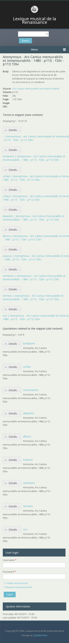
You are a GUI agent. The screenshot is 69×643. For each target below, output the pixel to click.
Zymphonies (40, 635)
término (28, 506)
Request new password (19, 587)
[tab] (12, 130)
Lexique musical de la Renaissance (34, 20)
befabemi (29, 343)
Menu (34, 49)
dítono (27, 436)
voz (25, 529)
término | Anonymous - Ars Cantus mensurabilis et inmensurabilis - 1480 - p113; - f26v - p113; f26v (33, 297)
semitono (29, 483)
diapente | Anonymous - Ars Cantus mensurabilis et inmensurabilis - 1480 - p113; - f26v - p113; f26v (33, 217)
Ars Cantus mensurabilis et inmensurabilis (35, 88)
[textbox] (33, 34)
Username (9, 560)
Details (13, 130)
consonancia (30, 390)
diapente (28, 413)
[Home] (35, 12)
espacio (28, 459)
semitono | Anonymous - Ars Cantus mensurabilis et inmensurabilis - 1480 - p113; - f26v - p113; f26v (34, 277)
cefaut (27, 366)
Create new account (17, 583)
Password (9, 571)
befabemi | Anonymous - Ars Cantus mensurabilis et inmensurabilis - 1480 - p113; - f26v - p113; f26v (34, 158)
